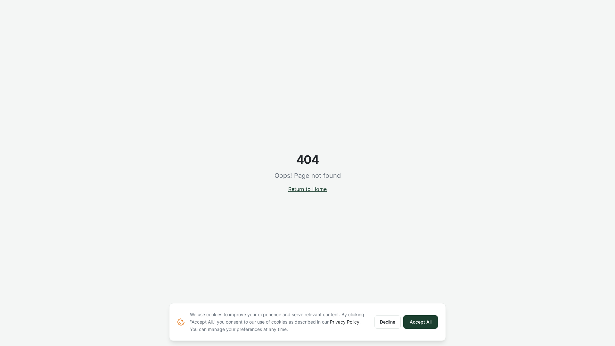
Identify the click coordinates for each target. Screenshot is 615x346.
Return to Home (307, 189)
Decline (387, 322)
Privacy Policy (344, 322)
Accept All (420, 322)
